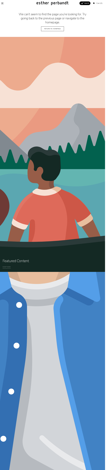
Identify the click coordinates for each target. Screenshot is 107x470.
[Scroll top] (101, 466)
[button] (2, 3)
